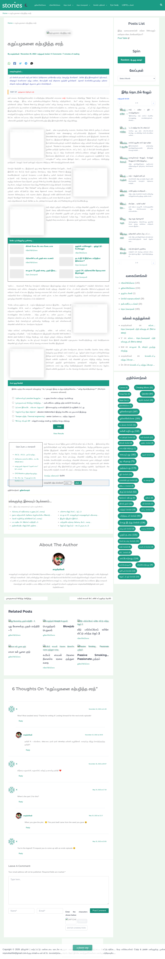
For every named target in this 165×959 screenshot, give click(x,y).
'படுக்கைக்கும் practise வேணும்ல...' (28, 398)
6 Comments (56, 54)
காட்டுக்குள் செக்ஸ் (127, 437)
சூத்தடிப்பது (128, 468)
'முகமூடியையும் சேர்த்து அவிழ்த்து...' (29, 403)
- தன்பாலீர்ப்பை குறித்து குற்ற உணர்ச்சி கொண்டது (47, 403)
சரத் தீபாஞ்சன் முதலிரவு (137, 249)
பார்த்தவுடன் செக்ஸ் (130, 516)
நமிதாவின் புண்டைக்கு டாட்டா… (140, 234)
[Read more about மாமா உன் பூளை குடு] (17, 646)
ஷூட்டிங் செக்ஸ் (127, 571)
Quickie (147, 394)
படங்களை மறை (82, 948)
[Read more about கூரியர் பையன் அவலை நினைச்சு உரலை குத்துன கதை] (58, 648)
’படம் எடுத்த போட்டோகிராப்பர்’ (139, 128)
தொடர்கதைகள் (81, 265)
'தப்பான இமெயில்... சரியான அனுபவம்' (29, 407)
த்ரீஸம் (149, 498)
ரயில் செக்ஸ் (124, 547)
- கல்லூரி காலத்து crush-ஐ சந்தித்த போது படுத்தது (42, 421)
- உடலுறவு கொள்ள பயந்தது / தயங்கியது (44, 398)
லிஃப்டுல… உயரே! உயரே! (137, 204)
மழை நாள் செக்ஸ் (126, 529)
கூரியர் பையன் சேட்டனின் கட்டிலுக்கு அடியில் (94, 598)
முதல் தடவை (128, 535)
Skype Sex (124, 400)
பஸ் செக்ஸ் (147, 504)
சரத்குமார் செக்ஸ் (44, 54)
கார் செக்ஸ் (147, 437)
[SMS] (31, 63)
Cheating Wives (144, 387)
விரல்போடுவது (145, 565)
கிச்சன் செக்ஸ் (125, 443)
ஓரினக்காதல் (25, 490)
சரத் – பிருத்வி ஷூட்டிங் (137, 176)
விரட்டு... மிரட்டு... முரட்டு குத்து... (25, 455)
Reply (21, 721)
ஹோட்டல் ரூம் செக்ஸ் (129, 577)
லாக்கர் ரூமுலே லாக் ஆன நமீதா (140, 143)
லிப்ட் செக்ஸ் (124, 552)
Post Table (122, 38)
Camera (123, 388)
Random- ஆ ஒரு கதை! (131, 60)
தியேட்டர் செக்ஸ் (126, 486)
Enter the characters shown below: (76, 913)
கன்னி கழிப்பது (129, 431)
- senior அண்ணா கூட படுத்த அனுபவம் (45, 416)
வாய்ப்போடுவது (125, 565)
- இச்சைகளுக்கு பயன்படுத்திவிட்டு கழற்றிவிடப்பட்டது (49, 407)
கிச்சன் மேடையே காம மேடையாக (39, 246)
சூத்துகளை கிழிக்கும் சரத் (26, 92)
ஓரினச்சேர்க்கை (14, 635)
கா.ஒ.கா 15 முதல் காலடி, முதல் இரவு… (41, 270)
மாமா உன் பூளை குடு (19, 651)
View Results (58, 433)
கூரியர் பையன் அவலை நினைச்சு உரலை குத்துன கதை (58, 658)
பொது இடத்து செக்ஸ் (132, 522)
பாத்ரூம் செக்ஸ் (127, 510)
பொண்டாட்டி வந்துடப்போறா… (142, 365)
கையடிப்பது (128, 454)
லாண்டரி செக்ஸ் (146, 547)
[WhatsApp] (9, 63)
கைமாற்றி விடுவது (127, 448)
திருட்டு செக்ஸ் (128, 492)
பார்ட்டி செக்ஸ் (147, 510)
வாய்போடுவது (129, 558)
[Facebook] (14, 63)
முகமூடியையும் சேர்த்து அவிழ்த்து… (19, 598)
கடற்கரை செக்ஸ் (127, 425)
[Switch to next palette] (26, 5)
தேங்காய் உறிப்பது (127, 498)
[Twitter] (20, 63)
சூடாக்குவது (127, 461)
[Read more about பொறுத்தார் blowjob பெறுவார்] (55, 621)
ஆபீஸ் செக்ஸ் (145, 400)
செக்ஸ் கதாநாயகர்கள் (130, 299)
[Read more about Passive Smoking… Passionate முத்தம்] (93, 648)
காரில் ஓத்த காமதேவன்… (138, 191)
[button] (72, 5)
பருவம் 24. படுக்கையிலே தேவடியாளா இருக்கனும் (90, 271)
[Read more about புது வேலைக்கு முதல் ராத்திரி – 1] (21, 621)
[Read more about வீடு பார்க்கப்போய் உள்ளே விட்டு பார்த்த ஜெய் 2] (93, 622)
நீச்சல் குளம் (125, 504)
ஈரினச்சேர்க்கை (32, 250)
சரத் (64, 98)
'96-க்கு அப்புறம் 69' (22, 421)
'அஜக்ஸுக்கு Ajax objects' (25, 412)
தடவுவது (148, 480)
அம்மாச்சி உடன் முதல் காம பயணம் (40, 258)
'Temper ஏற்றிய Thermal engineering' (30, 416)
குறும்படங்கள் (127, 293)
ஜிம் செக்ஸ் (125, 474)
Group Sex (124, 394)
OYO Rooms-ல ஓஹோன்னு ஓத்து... (26, 473)
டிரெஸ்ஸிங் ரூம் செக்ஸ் (128, 480)
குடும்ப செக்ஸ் (147, 443)
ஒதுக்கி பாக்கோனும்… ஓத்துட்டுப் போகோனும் (88, 247)
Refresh (82, 921)
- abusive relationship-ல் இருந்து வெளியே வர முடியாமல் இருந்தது (50, 412)
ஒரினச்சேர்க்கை (125, 405)
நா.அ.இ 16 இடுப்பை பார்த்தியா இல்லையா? (88, 259)
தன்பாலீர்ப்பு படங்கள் (129, 304)
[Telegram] (26, 63)
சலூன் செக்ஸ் (147, 455)
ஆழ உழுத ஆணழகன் (136, 219)
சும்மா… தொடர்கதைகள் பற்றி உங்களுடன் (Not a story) (138, 329)
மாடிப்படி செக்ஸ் (147, 529)
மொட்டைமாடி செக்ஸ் (129, 541)
